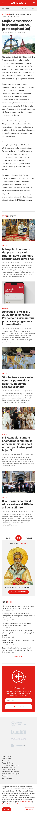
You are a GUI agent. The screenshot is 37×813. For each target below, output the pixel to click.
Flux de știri (6, 8)
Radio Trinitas (6, 756)
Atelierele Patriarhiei (8, 767)
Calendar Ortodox (18, 592)
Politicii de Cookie (26, 802)
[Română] (33, 8)
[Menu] (3, 3)
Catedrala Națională (8, 769)
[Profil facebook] (22, 8)
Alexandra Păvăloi (15, 511)
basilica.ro (13, 32)
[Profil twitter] (25, 8)
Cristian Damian (14, 262)
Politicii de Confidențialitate (11, 804)
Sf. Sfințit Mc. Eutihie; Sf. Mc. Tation (18, 587)
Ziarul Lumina (6, 759)
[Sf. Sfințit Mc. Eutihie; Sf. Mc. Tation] (18, 566)
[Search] (34, 3)
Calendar (18, 543)
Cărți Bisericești (7, 778)
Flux (7, 602)
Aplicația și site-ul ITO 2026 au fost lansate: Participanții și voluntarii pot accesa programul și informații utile (18, 318)
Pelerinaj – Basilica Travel (10, 765)
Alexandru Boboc (15, 454)
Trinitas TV (5, 761)
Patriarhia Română (8, 763)
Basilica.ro (18, 3)
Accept (6, 809)
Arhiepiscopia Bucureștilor (10, 774)
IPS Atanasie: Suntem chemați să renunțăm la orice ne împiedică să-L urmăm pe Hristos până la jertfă (17, 444)
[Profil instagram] (28, 8)
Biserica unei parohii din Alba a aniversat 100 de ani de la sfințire (17, 504)
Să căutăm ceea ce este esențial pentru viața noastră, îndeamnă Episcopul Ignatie (17, 382)
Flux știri (18, 656)
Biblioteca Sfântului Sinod (10, 771)
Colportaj (5, 776)
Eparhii (7, 14)
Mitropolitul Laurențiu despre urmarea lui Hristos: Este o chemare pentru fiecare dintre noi (18, 254)
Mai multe (30, 809)
